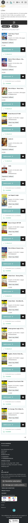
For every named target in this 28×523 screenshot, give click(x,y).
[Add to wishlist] (23, 49)
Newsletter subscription (13, 481)
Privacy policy (6, 490)
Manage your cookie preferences (15, 485)
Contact (3, 502)
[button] (18, 2)
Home (2, 504)
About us (3, 507)
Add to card (7, 49)
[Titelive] (14, 510)
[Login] (14, 2)
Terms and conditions (8, 488)
